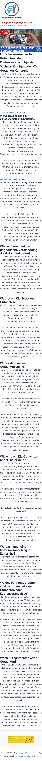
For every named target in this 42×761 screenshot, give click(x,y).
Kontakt (27, 756)
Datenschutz (19, 756)
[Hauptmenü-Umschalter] (37, 14)
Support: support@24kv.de (17, 22)
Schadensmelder (29, 122)
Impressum (34, 756)
